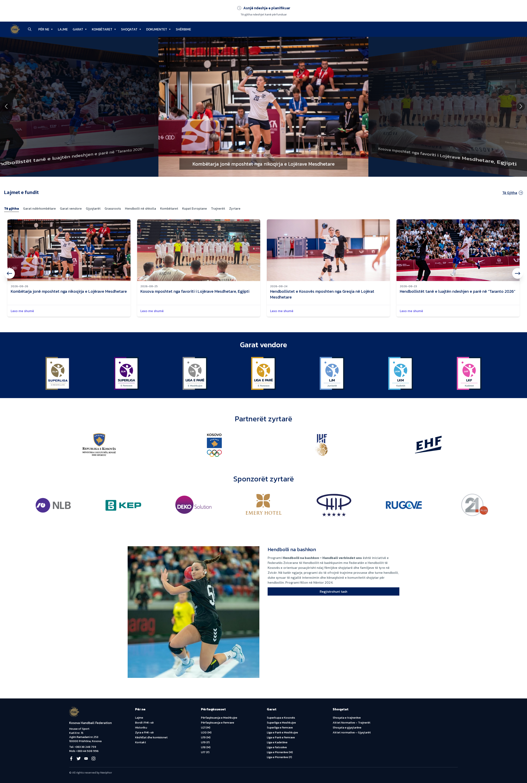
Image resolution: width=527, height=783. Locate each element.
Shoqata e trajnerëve (347, 718)
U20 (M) (206, 732)
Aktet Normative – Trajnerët (351, 722)
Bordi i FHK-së (144, 722)
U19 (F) (205, 742)
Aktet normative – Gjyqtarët (352, 732)
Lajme (139, 718)
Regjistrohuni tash (333, 591)
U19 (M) (205, 737)
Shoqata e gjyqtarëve (347, 727)
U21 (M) (205, 727)
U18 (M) (205, 747)
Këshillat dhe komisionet (151, 737)
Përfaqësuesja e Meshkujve (219, 718)
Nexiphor (106, 772)
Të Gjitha (509, 192)
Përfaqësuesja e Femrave (217, 722)
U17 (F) (205, 752)
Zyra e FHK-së (144, 732)
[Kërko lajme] (29, 29)
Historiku (141, 727)
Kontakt (140, 742)
